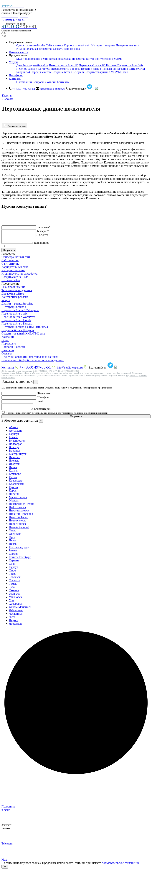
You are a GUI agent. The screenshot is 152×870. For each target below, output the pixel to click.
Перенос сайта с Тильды (96, 68)
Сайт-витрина (10, 263)
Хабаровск (15, 603)
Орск (12, 537)
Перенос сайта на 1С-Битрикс (98, 65)
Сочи (12, 563)
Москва (14, 500)
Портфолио (16, 75)
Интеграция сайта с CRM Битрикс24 (24, 326)
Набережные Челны (21, 503)
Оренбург (15, 533)
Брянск (13, 437)
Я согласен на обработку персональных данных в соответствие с (56, 246)
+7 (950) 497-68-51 (14, 18)
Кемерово (15, 473)
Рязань (13, 550)
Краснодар (15, 480)
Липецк (14, 493)
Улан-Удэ (14, 593)
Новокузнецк (17, 520)
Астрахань (15, 430)
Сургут (13, 567)
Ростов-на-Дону (19, 547)
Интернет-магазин (127, 45)
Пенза (12, 540)
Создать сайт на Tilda (66, 48)
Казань (13, 470)
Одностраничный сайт (30, 45)
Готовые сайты (18, 52)
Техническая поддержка (56, 58)
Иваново (14, 457)
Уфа (11, 600)
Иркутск (14, 463)
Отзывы (6, 353)
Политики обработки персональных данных (29, 356)
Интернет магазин (13, 270)
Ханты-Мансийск (20, 607)
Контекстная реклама (108, 58)
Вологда (14, 447)
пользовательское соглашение (120, 862)
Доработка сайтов (83, 58)
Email (40, 401)
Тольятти (14, 580)
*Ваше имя (43, 393)
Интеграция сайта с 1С (63, 65)
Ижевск (14, 460)
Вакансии (7, 350)
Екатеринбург (18, 453)
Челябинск (15, 613)
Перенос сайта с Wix (130, 65)
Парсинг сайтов (41, 72)
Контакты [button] (15, 78)
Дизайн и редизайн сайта (32, 65)
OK (4, 866)
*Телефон (43, 397)
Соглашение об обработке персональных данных (32, 360)
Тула (12, 587)
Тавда (12, 570)
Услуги (5, 300)
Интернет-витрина (103, 45)
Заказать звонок (16, 126)
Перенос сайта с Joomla (65, 68)
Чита (12, 617)
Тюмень (14, 590)
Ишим (13, 467)
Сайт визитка (10, 260)
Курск (12, 490)
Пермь (13, 543)
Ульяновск (15, 597)
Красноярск (16, 483)
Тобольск (15, 577)
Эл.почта (42, 234)
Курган (13, 487)
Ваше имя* (43, 227)
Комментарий (42, 408)
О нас (5, 340)
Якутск (13, 620)
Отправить (9, 250)
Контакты (7, 367)
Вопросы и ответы (44, 82)
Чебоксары (16, 610)
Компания (7, 336)
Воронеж (14, 450)
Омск (12, 530)
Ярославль (15, 623)
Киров (13, 477)
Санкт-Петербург (20, 557)
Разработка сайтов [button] (20, 42)
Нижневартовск (19, 510)
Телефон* (43, 231)
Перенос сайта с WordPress (33, 68)
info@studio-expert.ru (52, 88)
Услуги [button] (13, 62)
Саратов (14, 560)
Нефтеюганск (17, 507)
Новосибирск (17, 523)
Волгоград (15, 443)
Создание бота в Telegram (68, 72)
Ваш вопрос (41, 242)
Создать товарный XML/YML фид (106, 72)
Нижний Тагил (18, 517)
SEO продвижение (28, 58)
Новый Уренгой (19, 527)
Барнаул (14, 433)
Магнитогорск (18, 497)
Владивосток (17, 440)
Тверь (12, 573)
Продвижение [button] (18, 55)
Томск (13, 583)
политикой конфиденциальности (91, 246)
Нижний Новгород (21, 513)
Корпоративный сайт (77, 45)
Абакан (13, 427)
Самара (13, 553)
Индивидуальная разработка (34, 48)
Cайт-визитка (55, 45)
